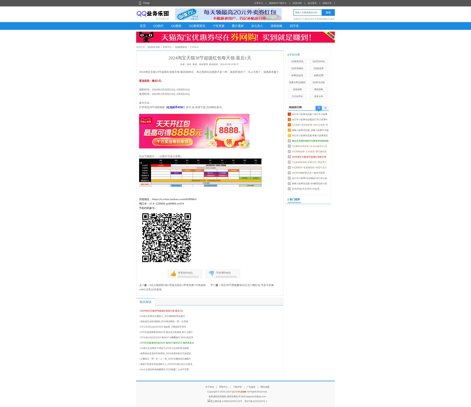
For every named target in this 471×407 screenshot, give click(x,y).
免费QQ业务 (297, 75)
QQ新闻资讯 (197, 25)
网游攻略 (318, 89)
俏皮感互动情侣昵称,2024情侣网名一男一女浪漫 (164, 321)
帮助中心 (223, 387)
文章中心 (258, 3)
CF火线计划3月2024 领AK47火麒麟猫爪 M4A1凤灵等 (166, 337)
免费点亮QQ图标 (297, 82)
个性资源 (218, 25)
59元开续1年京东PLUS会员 (305, 189)
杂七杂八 (257, 25)
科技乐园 (297, 3)
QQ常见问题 (319, 82)
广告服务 (251, 387)
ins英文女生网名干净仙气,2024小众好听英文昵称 (164, 348)
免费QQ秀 (319, 75)
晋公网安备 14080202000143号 (226, 401)
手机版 (146, 3)
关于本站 (209, 387)
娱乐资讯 (312, 3)
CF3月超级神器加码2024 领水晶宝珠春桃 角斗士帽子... (167, 332)
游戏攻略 (276, 25)
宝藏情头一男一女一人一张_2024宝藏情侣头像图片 (165, 359)
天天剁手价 (297, 96)
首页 (143, 25)
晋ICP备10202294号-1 (256, 401)
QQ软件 (158, 25)
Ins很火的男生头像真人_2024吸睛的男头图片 (162, 316)
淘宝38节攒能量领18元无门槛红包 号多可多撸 (247, 285)
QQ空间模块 (297, 68)
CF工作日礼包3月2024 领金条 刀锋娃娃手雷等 (163, 327)
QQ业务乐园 (154, 47)
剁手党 (294, 25)
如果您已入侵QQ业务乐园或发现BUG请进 (314, 19)
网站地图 (265, 387)
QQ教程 (176, 25)
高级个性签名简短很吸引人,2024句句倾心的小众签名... (167, 364)
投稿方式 (327, 3)
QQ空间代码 (319, 61)
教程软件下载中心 (278, 3)
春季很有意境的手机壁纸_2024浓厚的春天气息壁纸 (165, 353)
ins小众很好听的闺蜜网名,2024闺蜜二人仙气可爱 (164, 369)
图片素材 (238, 25)
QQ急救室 (319, 68)
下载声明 (237, 387)
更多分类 (318, 96)
